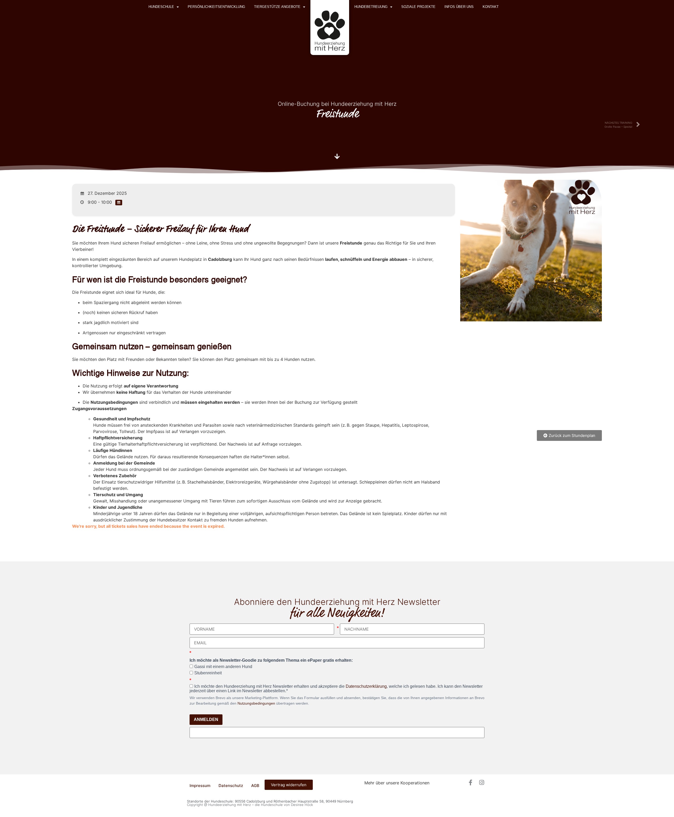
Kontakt (491, 7)
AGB (255, 785)
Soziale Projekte (418, 7)
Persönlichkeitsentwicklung (216, 7)
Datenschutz (231, 785)
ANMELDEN (206, 719)
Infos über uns (459, 7)
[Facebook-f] (470, 782)
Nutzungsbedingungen (256, 703)
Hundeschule (161, 7)
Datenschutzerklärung (366, 686)
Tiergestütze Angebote (277, 7)
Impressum (200, 785)
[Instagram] (481, 782)
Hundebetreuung (371, 7)
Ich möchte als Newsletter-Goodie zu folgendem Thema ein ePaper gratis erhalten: (271, 660)
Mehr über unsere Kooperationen (396, 782)
